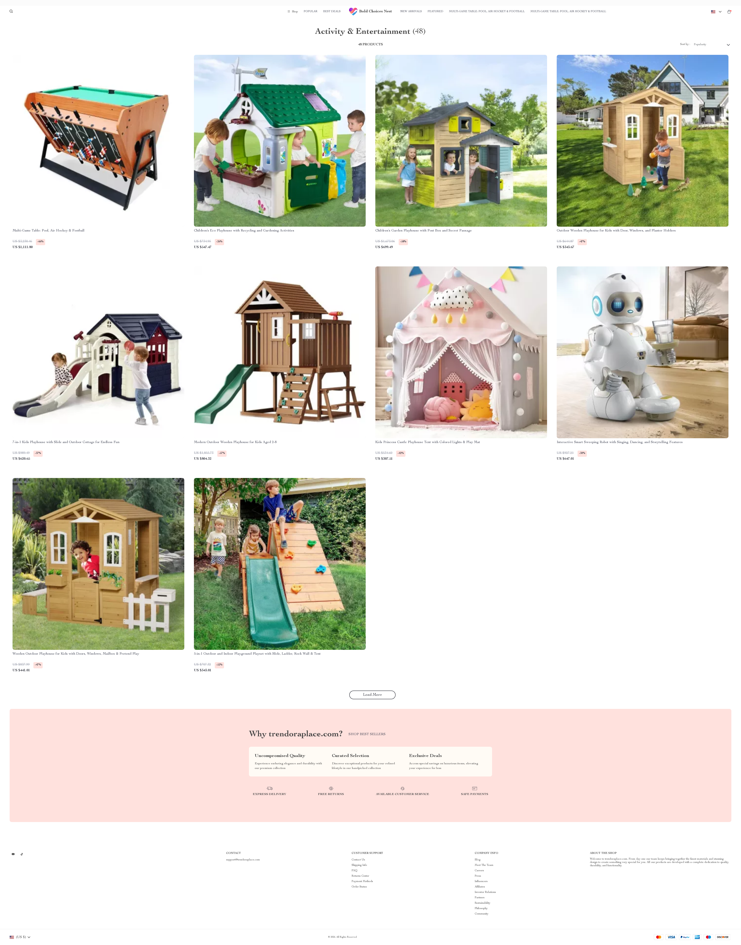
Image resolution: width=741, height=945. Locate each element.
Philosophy (481, 908)
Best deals (332, 11)
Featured (435, 11)
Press (478, 876)
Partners (480, 897)
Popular (310, 11)
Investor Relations (485, 892)
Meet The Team (484, 865)
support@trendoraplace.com (243, 860)
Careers (479, 870)
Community (481, 914)
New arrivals (411, 11)
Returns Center (360, 876)
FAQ (354, 870)
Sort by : (685, 44)
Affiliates (480, 887)
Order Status (359, 887)
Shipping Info (359, 865)
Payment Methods (362, 881)
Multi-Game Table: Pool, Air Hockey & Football (487, 11)
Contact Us (358, 860)
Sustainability (482, 903)
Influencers (481, 881)
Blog (477, 860)
